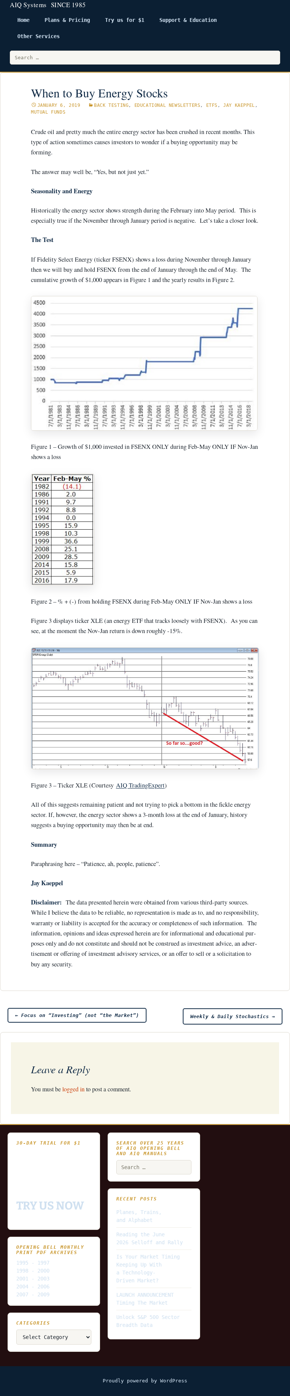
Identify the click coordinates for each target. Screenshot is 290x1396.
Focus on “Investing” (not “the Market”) (77, 1015)
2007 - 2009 (32, 1294)
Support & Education (188, 20)
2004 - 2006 (32, 1287)
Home (23, 20)
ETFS (212, 105)
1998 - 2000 (32, 1271)
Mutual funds (48, 112)
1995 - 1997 (32, 1263)
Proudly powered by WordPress (145, 1381)
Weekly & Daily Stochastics (232, 1016)
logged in (73, 1089)
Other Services (38, 36)
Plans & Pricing (67, 20)
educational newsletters (167, 105)
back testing (111, 105)
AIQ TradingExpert (140, 785)
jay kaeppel (239, 105)
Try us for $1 (124, 20)
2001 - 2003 (32, 1279)
